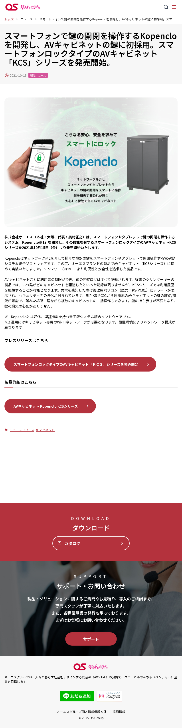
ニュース (26, 19)
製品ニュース (38, 75)
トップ (9, 19)
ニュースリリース (22, 430)
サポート (91, 639)
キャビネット (45, 430)
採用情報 (119, 711)
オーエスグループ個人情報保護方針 (82, 711)
